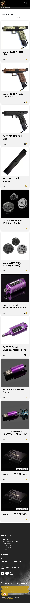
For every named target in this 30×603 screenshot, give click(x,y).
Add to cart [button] (26, 60)
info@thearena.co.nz (8, 550)
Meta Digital (11, 600)
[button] (23, 59)
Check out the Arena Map (12, 568)
